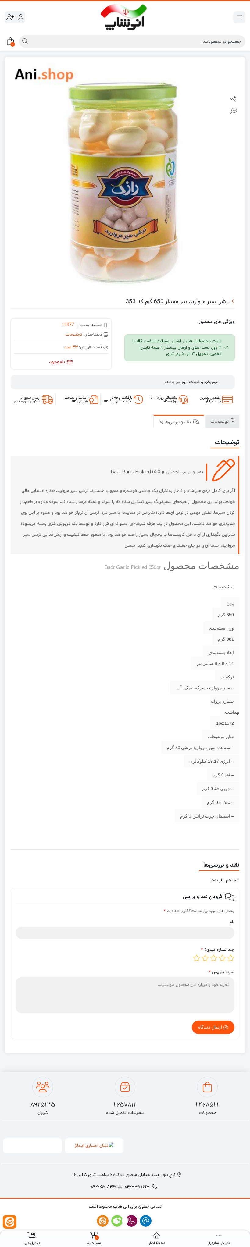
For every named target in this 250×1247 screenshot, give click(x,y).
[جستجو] (24, 41)
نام (232, 922)
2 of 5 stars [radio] (222, 958)
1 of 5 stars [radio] (230, 958)
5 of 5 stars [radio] (196, 958)
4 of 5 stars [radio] (205, 958)
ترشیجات (73, 334)
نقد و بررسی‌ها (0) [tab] (175, 422)
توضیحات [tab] (220, 421)
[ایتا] (9, 1222)
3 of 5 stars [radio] (213, 958)
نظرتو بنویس (221, 972)
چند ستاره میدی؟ (217, 950)
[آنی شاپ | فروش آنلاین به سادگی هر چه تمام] (125, 17)
